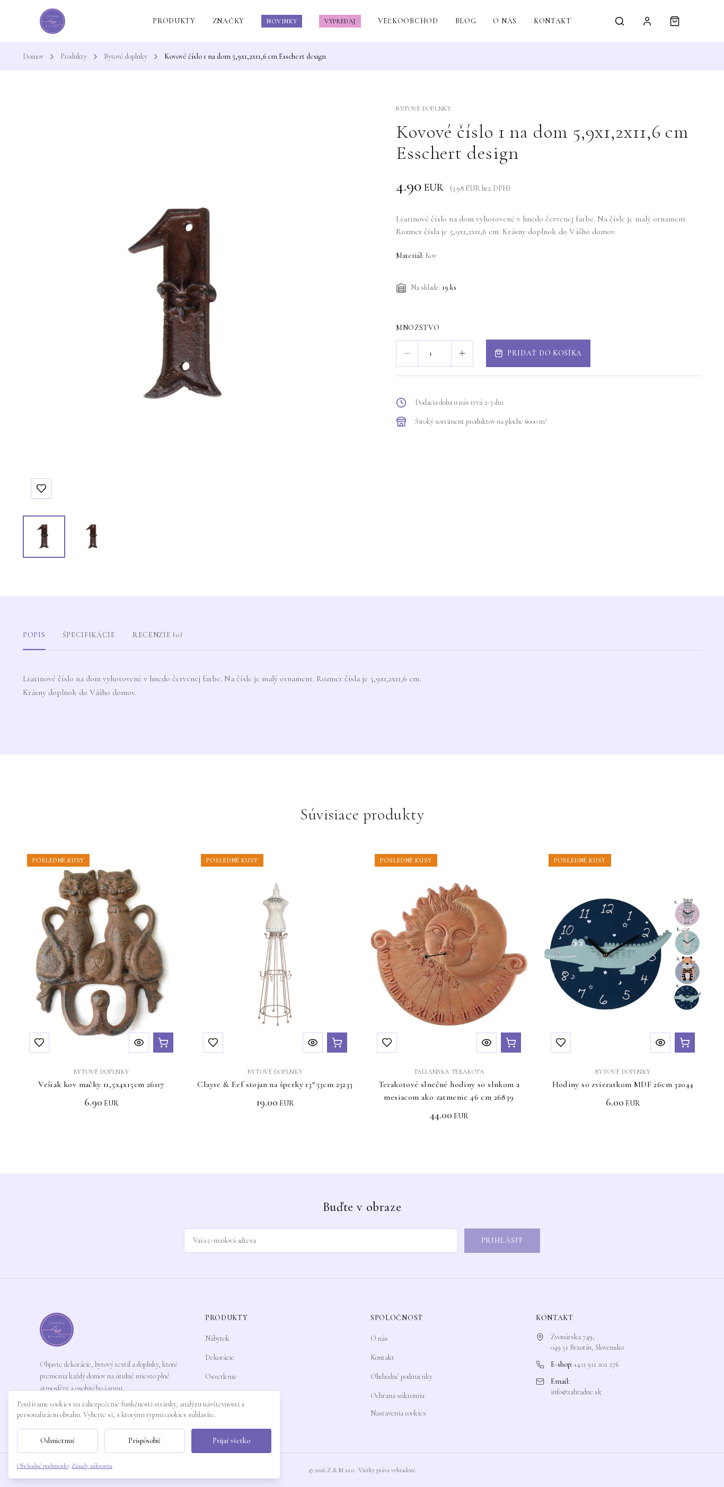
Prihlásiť (502, 1240)
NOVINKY (282, 21)
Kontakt (382, 1357)
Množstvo (418, 327)
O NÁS (505, 20)
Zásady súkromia (92, 1466)
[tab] (44, 536)
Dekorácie (219, 1357)
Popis (34, 634)
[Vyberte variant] (685, 1042)
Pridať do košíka (544, 353)
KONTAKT (552, 20)
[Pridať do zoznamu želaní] (41, 488)
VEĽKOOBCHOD (408, 20)
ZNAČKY (228, 20)
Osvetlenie (221, 1376)
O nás (379, 1338)
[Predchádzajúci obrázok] (40, 305)
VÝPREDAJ (340, 21)
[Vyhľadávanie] (619, 21)
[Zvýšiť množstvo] (462, 353)
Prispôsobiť (144, 1440)
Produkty (73, 56)
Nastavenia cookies (398, 1413)
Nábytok (217, 1338)
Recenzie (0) (157, 634)
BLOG (465, 20)
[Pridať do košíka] (163, 1042)
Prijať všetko (231, 1440)
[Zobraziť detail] (139, 1042)
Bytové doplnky (125, 56)
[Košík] (674, 21)
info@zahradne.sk (576, 1391)
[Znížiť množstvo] (407, 353)
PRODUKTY (174, 20)
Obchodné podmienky (401, 1376)
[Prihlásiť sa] (647, 21)
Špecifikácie (89, 634)
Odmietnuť (57, 1440)
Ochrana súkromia (397, 1395)
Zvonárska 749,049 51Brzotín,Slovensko (587, 1342)
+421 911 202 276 (596, 1364)
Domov (33, 56)
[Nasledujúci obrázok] (327, 305)
